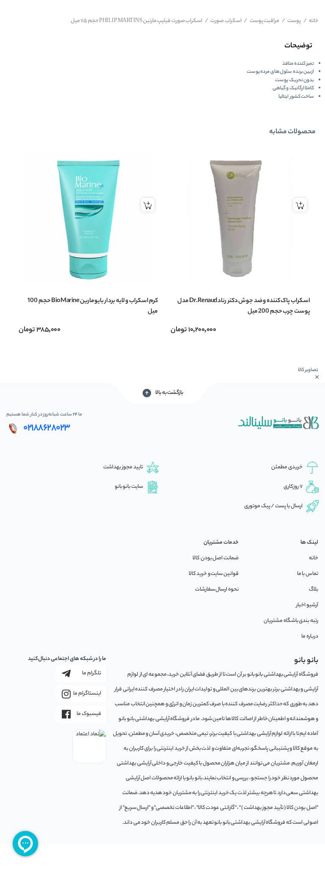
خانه (311, 20)
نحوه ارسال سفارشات (217, 589)
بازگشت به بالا (169, 392)
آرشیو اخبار (307, 605)
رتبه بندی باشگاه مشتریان (291, 620)
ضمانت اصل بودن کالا (216, 558)
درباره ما (309, 636)
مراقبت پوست (261, 20)
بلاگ (313, 589)
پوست (291, 20)
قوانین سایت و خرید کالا (214, 573)
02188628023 (46, 428)
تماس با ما (307, 573)
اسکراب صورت (223, 20)
